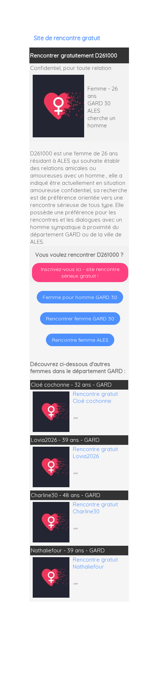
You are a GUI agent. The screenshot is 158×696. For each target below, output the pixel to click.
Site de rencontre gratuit (67, 38)
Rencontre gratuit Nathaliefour (95, 563)
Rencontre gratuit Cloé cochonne (95, 397)
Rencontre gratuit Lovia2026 (95, 453)
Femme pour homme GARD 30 (80, 297)
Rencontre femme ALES (80, 340)
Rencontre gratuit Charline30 (95, 508)
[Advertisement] (79, 648)
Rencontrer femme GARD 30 (80, 318)
